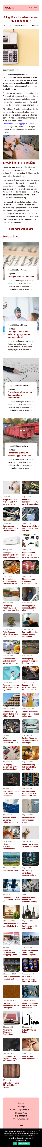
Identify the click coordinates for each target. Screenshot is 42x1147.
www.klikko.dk (23, 1119)
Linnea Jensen (22, 385)
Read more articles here (21, 228)
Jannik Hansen (21, 26)
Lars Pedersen (22, 270)
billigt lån (35, 26)
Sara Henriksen (22, 446)
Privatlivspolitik (24, 1144)
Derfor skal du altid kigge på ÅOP (16, 124)
